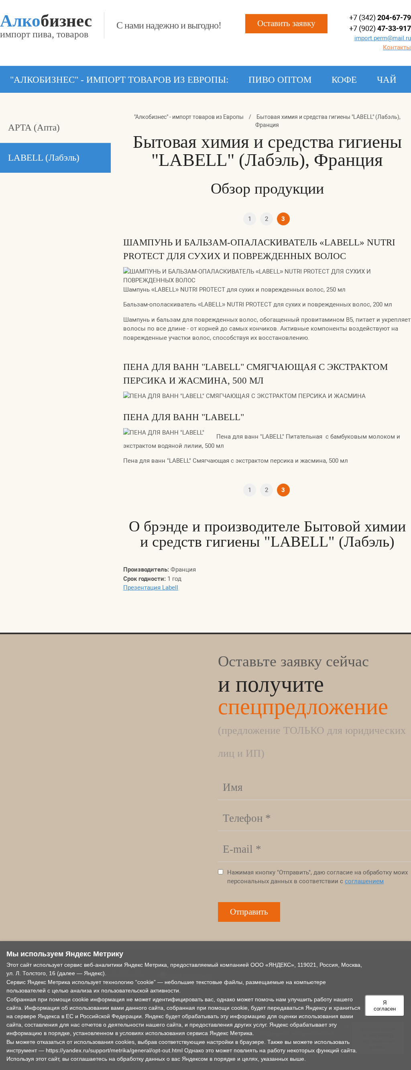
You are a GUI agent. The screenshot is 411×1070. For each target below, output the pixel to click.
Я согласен (385, 1006)
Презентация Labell (150, 587)
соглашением (364, 881)
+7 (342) (380, 17)
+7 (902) (380, 28)
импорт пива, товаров (46, 25)
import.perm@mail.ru (382, 38)
